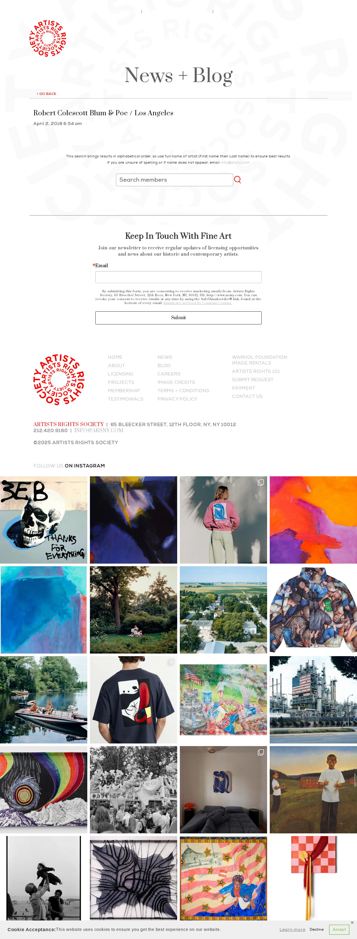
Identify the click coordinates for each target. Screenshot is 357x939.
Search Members (117, 11)
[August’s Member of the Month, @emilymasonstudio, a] (313, 520)
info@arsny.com (235, 162)
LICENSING (121, 374)
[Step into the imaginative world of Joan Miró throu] (133, 699)
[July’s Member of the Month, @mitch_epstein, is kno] (43, 699)
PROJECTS (121, 382)
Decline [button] (317, 929)
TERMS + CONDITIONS (183, 390)
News (264, 35)
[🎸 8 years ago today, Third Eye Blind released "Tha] (43, 520)
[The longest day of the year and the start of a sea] (313, 789)
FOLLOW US (48, 466)
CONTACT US (247, 396)
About (293, 35)
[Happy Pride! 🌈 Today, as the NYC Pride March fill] (133, 789)
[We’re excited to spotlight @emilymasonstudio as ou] (43, 610)
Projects (229, 35)
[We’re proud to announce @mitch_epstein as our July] (313, 699)
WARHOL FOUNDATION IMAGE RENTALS (259, 360)
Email (101, 266)
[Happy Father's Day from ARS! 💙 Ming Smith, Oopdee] (43, 879)
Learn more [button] (292, 929)
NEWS (165, 357)
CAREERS (169, 374)
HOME (115, 357)
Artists (186, 35)
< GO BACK (46, 93)
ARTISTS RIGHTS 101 (256, 371)
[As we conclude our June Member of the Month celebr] (43, 789)
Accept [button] (339, 929)
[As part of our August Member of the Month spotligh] (133, 520)
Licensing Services (125, 35)
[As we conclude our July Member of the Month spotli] (133, 610)
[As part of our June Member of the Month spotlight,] (133, 879)
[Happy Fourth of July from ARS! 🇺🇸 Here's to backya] (223, 699)
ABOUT (116, 365)
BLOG (164, 365)
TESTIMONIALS (125, 399)
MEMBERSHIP (124, 390)
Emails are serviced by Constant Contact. (198, 303)
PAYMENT (243, 388)
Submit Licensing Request (177, 11)
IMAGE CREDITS (176, 382)
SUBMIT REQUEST (253, 379)
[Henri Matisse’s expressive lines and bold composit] (223, 520)
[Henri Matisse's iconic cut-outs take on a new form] (223, 789)
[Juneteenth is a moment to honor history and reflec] (223, 879)
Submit (178, 318)
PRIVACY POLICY (177, 399)
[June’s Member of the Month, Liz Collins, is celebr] (313, 879)
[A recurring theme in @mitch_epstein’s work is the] (223, 610)
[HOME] (48, 37)
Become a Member (239, 11)
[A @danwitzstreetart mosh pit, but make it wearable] (313, 610)
